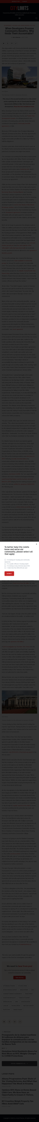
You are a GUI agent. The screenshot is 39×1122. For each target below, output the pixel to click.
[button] (36, 544)
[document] (19, 561)
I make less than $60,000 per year (17, 568)
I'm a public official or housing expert (17, 564)
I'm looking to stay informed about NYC (18, 566)
